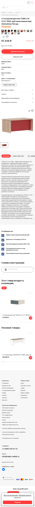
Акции (22, 383)
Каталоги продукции (7, 410)
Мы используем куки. (11, 495)
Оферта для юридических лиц (10, 424)
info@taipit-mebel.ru (10, 456)
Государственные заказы (8, 390)
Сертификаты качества (9, 102)
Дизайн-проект (6, 412)
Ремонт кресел (6, 417)
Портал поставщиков (7, 388)
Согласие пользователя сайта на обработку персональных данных (14, 433)
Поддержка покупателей (24, 396)
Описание (6, 156)
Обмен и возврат (25, 393)
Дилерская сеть (6, 385)
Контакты (4, 397)
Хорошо (18, 502)
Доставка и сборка (7, 90)
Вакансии (4, 400)
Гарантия (23, 390)
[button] (2, 322)
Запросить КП (17, 57)
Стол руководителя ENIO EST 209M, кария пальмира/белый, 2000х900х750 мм (17, 355)
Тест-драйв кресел (7, 415)
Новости (4, 395)
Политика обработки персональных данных (13, 428)
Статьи (4, 420)
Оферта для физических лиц (9, 422)
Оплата (3, 94)
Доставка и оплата (26, 385)
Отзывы (4, 393)
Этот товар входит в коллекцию (12, 282)
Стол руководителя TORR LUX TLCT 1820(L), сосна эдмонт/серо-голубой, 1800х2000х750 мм (17, 315)
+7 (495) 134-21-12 (9, 449)
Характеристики (18, 156)
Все (4, 288)
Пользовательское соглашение (10, 438)
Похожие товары (10, 327)
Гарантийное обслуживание (10, 98)
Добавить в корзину (18, 51)
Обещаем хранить (25, 495)
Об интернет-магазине (8, 408)
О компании (5, 383)
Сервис (23, 388)
